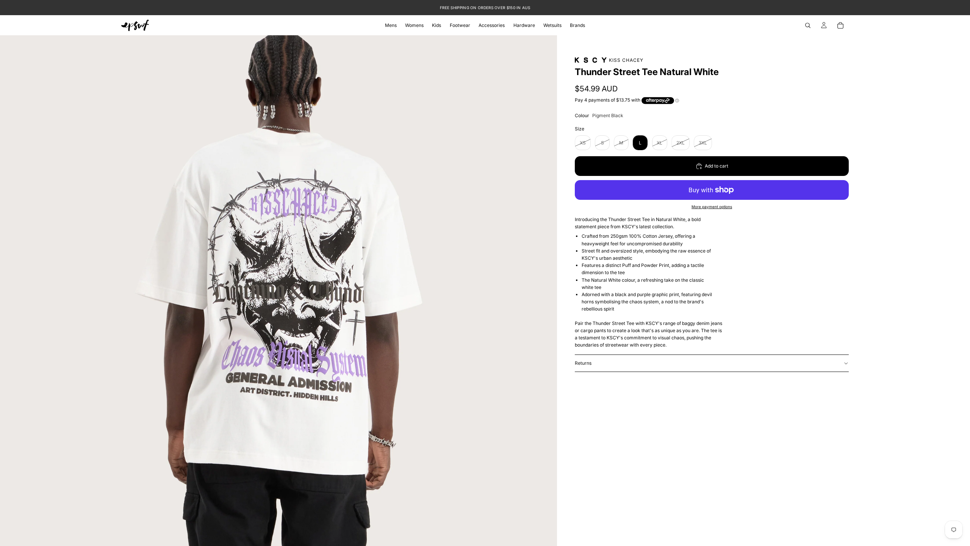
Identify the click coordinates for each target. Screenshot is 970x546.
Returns (583, 363)
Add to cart (716, 166)
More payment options (712, 206)
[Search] (807, 25)
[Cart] (840, 25)
